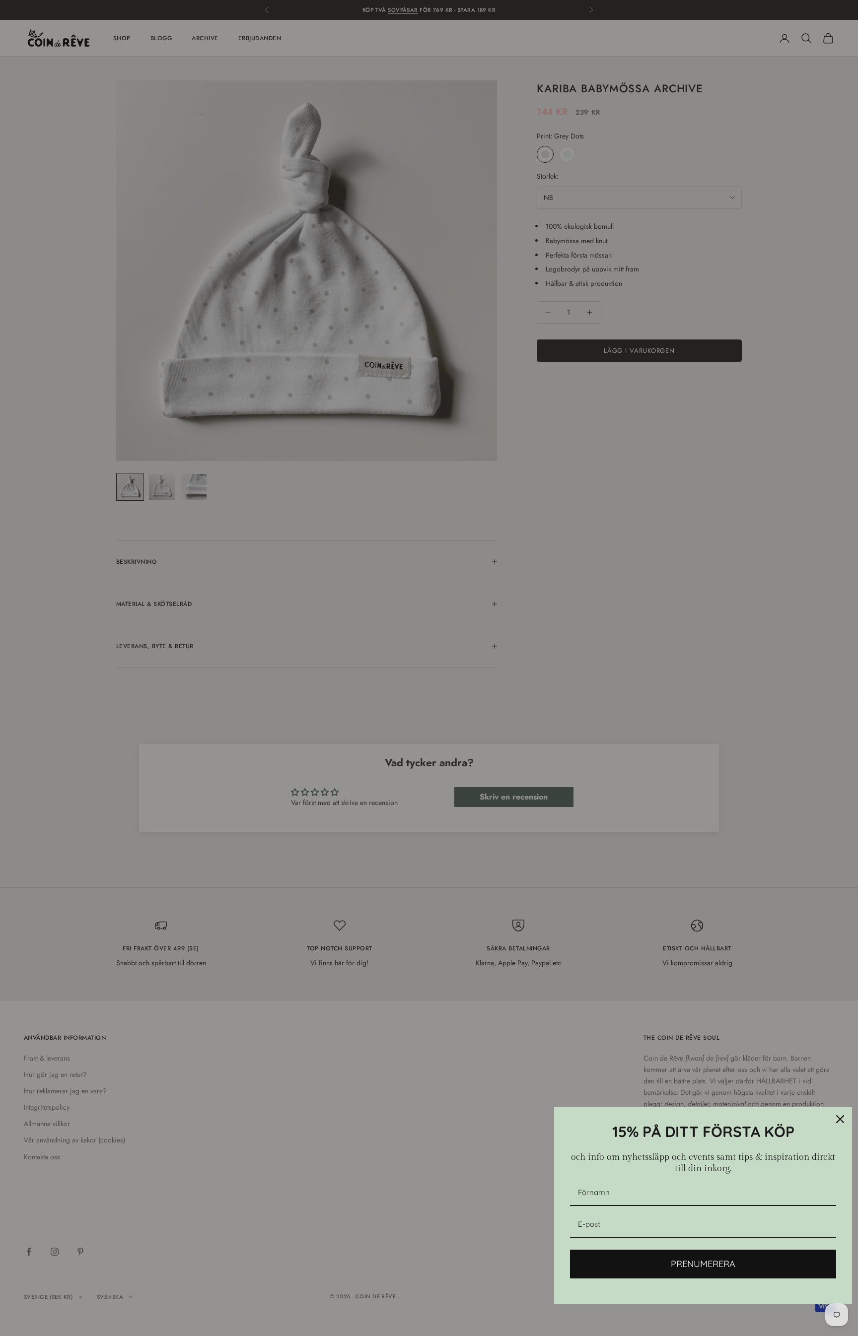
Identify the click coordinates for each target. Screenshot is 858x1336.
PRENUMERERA (703, 1263)
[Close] (840, 1119)
